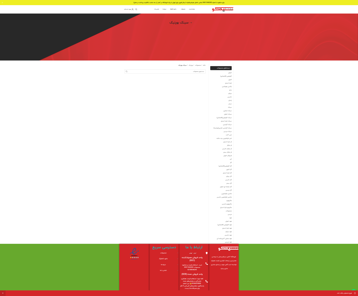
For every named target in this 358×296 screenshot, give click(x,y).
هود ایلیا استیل (227, 228)
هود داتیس (228, 235)
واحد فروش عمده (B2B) (192, 274)
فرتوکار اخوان (227, 156)
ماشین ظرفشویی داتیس (224, 197)
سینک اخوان (228, 114)
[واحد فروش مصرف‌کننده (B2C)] (206, 263)
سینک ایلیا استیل (226, 121)
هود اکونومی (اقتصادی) (225, 225)
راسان (230, 100)
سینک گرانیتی (227, 125)
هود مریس (228, 242)
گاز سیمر (229, 183)
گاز (231, 163)
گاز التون (229, 170)
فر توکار (229, 145)
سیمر (230, 104)
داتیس (229, 97)
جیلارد (230, 93)
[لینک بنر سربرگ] (182, 2)
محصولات (229, 211)
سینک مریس (228, 131)
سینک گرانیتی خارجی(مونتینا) (222, 128)
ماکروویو (229, 201)
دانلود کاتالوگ (163, 259)
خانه (204, 65)
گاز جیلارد (229, 176)
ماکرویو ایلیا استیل (226, 208)
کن (231, 159)
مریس (230, 214)
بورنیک (190, 65)
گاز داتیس (228, 180)
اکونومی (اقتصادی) (226, 76)
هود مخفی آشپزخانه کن (224, 239)
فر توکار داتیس (227, 149)
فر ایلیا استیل (227, 142)
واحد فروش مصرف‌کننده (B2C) (192, 259)
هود (230, 218)
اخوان (230, 73)
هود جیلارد (228, 232)
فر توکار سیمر (227, 152)
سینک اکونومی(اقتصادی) (224, 118)
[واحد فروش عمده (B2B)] (206, 281)
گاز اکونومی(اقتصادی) (225, 166)
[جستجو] (136, 9)
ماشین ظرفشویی (226, 194)
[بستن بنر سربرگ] (2, 2)
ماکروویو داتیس (227, 204)
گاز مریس (229, 190)
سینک (230, 107)
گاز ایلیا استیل (227, 173)
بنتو (230, 90)
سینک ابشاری (227, 111)
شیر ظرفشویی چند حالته (224, 138)
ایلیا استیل (228, 83)
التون (230, 80)
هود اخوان (228, 221)
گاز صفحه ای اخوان (226, 187)
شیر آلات (229, 135)
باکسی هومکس (227, 87)
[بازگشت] (191, 23)
